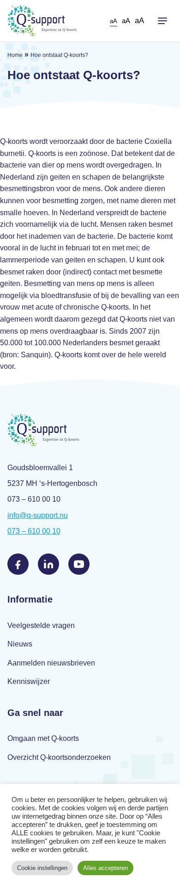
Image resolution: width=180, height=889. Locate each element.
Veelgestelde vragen (41, 625)
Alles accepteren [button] (105, 867)
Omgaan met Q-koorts (43, 738)
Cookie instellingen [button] (42, 867)
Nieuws (19, 644)
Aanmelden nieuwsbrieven (51, 663)
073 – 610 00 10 (33, 531)
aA (113, 21)
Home (15, 55)
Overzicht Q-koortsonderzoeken (59, 757)
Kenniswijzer (28, 681)
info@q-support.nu (37, 515)
